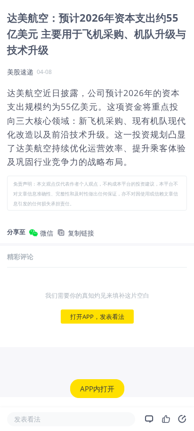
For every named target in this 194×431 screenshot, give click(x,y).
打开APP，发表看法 (97, 316)
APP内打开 (97, 388)
